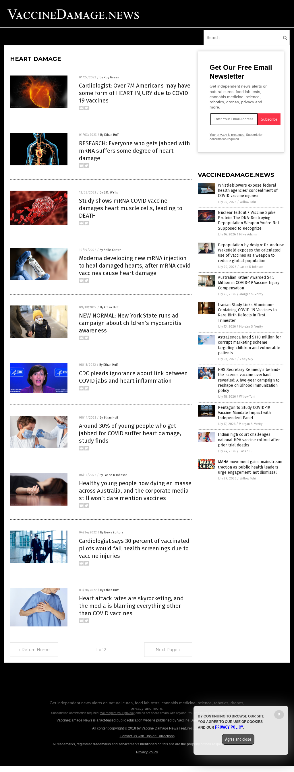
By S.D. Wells (109, 192)
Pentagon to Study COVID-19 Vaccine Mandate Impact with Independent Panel (244, 412)
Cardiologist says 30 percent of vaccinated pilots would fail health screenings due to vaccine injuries (134, 548)
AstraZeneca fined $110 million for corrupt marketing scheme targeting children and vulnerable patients (249, 345)
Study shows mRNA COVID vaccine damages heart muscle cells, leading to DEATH (130, 208)
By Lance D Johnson (113, 475)
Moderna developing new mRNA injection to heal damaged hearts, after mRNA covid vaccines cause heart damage (135, 265)
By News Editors (111, 532)
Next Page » (168, 649)
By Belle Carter (110, 250)
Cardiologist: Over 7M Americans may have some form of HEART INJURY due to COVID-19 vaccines (134, 93)
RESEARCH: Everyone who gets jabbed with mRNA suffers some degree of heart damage (134, 151)
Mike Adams (248, 234)
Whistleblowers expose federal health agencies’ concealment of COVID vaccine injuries (248, 190)
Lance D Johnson (252, 267)
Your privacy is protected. (227, 134)
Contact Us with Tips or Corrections (147, 736)
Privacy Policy (147, 752)
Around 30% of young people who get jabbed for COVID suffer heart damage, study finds (130, 433)
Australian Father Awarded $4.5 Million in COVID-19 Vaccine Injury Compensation (248, 282)
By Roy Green (109, 77)
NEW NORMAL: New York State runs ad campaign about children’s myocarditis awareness (130, 323)
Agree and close (238, 739)
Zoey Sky (246, 359)
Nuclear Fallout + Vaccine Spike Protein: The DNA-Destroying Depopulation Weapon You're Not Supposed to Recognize (248, 220)
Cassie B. (245, 451)
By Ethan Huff (109, 135)
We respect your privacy (117, 713)
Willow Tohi (248, 202)
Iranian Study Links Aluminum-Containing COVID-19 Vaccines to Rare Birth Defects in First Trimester (247, 312)
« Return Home (34, 649)
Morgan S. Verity (251, 294)
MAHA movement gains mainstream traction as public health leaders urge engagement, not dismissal (250, 467)
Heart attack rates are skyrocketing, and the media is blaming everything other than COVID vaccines (131, 606)
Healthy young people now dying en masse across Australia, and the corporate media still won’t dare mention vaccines (135, 491)
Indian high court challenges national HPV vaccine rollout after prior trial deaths (249, 439)
